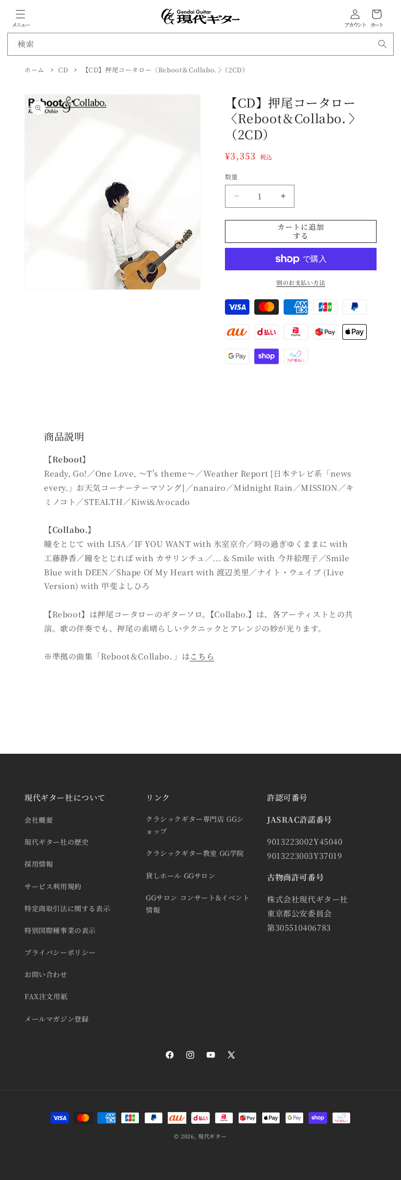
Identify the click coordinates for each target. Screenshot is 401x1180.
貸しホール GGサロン (181, 875)
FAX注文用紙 (45, 996)
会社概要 (38, 820)
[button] (20, 14)
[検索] (382, 44)
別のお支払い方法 (300, 282)
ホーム (34, 69)
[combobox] (200, 44)
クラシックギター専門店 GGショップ (195, 825)
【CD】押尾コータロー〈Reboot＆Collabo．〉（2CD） (165, 69)
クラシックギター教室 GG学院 (195, 853)
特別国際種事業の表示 (60, 930)
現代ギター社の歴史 (56, 842)
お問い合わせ (45, 974)
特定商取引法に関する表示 (67, 908)
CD (63, 69)
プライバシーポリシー (60, 952)
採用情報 (38, 864)
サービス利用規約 (53, 886)
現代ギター (212, 1136)
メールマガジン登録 (56, 1019)
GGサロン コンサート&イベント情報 (198, 904)
